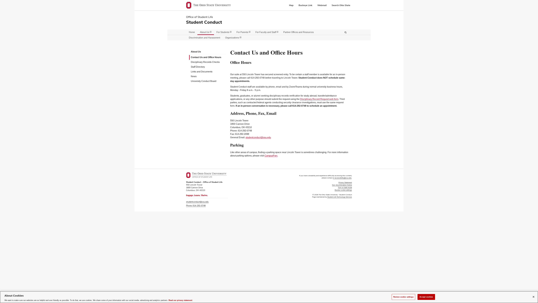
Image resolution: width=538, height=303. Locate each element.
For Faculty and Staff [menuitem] (265, 32)
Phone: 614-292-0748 (196, 205)
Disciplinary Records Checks (205, 62)
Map (291, 5)
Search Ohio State (341, 5)
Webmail (322, 5)
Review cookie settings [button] (343, 190)
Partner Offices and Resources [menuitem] (298, 32)
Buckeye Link (305, 5)
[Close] (533, 297)
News (194, 76)
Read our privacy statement (180, 300)
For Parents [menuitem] (242, 32)
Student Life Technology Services (339, 197)
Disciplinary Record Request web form (319, 99)
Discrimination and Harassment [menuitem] (204, 37)
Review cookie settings (403, 297)
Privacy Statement (345, 182)
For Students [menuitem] (222, 32)
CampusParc (271, 155)
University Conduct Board (203, 81)
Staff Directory (198, 67)
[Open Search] (345, 32)
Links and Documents (201, 71)
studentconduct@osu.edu (258, 137)
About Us (196, 51)
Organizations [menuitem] (232, 37)
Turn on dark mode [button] (345, 187)
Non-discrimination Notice (342, 185)
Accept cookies (426, 297)
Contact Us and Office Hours (206, 57)
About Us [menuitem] (204, 32)
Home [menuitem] (192, 32)
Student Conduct (204, 22)
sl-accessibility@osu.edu (342, 178)
